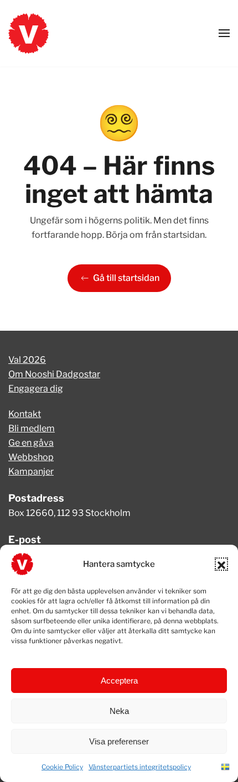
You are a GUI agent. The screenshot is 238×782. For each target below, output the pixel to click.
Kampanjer (31, 471)
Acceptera (119, 680)
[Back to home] (28, 33)
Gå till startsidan (126, 278)
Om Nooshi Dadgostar (54, 374)
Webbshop (31, 457)
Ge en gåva (31, 442)
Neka (119, 711)
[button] (221, 564)
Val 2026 (27, 359)
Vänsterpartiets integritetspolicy (140, 767)
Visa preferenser (119, 741)
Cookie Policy (62, 767)
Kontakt (24, 414)
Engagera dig (35, 388)
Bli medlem (31, 428)
